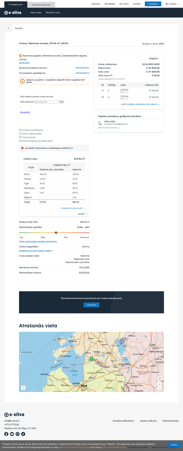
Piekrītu (174, 445)
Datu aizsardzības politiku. (115, 447)
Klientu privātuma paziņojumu (74, 447)
